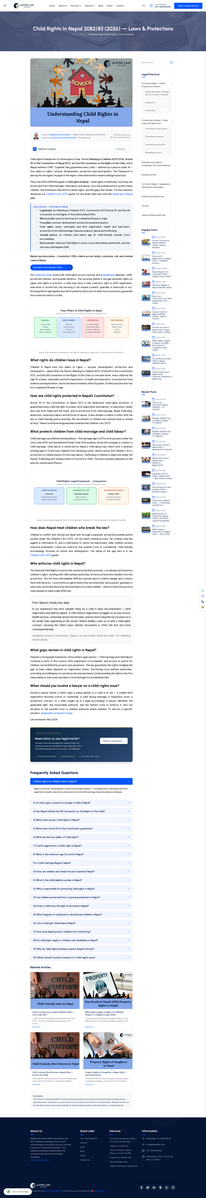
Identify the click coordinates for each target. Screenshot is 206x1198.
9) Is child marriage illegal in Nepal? (52, 862)
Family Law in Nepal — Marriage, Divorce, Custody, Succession (157, 93)
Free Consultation (188, 6)
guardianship (108, 274)
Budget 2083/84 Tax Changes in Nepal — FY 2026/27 (161, 420)
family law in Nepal (122, 194)
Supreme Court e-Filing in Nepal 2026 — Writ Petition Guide (162, 476)
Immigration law (149, 174)
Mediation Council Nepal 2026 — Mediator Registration (160, 461)
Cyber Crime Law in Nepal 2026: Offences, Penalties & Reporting (162, 375)
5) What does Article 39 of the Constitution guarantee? (63, 828)
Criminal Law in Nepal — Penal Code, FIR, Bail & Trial (155, 122)
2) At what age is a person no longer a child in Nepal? (62, 802)
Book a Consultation (113, 741)
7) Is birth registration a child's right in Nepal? (57, 845)
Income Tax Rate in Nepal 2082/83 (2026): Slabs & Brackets (161, 244)
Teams (110, 5)
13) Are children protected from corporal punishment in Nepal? (66, 897)
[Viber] (202, 596)
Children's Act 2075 (57, 194)
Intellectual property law (153, 196)
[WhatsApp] (202, 590)
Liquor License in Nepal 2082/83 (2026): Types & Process (159, 315)
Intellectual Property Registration (124, 1166)
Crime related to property (155, 144)
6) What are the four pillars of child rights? (56, 837)
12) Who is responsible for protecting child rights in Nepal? (64, 888)
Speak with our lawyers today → (48, 267)
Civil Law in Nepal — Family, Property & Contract (154, 85)
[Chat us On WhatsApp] (166, 1187)
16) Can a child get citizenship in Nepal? (54, 923)
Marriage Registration (119, 1162)
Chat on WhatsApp (20, 1191)
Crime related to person (154, 136)
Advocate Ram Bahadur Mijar (64, 137)
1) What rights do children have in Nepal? (55, 781)
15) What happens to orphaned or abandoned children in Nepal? (67, 914)
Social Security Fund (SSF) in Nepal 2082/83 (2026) (161, 361)
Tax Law (145, 205)
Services (89, 5)
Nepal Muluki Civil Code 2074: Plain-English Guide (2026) (161, 274)
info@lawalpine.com (155, 1144)
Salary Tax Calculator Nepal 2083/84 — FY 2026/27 (160, 406)
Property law (150, 102)
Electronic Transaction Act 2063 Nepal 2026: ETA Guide (162, 299)
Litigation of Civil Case (119, 1146)
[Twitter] (147, 1187)
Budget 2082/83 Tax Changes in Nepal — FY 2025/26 (161, 433)
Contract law (150, 110)
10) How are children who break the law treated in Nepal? (64, 871)
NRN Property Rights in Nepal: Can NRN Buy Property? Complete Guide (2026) (161, 345)
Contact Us (85, 1160)
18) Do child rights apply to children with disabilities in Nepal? (65, 940)
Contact (120, 5)
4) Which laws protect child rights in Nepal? (56, 819)
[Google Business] (160, 1187)
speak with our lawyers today (56, 713)
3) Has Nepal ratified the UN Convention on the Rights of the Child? (69, 811)
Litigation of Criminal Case (120, 1157)
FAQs (82, 1147)
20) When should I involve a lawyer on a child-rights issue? (64, 957)
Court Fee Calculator (88, 1138)
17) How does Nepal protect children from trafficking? (62, 931)
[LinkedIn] (154, 1187)
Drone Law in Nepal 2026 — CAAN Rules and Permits (161, 502)
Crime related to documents (156, 129)
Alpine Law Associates (60, 134)
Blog (101, 5)
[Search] (143, 6)
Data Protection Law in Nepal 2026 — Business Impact (161, 489)
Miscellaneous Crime (153, 152)
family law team (43, 274)
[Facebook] (141, 1187)
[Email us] (202, 607)
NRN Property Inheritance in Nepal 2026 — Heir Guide (161, 531)
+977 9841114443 (162, 7)
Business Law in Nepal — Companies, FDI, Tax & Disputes (156, 164)
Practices (74, 5)
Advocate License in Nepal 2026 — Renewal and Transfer (162, 447)
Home (52, 5)
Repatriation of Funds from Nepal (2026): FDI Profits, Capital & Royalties (161, 517)
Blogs (82, 34)
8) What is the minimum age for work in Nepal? (58, 854)
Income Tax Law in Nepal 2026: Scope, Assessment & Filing (161, 329)
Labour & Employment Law (154, 215)
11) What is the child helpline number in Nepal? (57, 880)
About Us (62, 5)
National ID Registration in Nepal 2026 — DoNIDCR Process (161, 259)
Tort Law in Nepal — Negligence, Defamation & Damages (156, 185)
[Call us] (202, 601)
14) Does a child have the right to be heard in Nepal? (61, 905)
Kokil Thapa (100, 1191)
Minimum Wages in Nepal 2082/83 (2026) (162, 286)
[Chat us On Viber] (173, 1187)
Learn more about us (39, 1160)
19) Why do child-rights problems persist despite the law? (64, 948)
